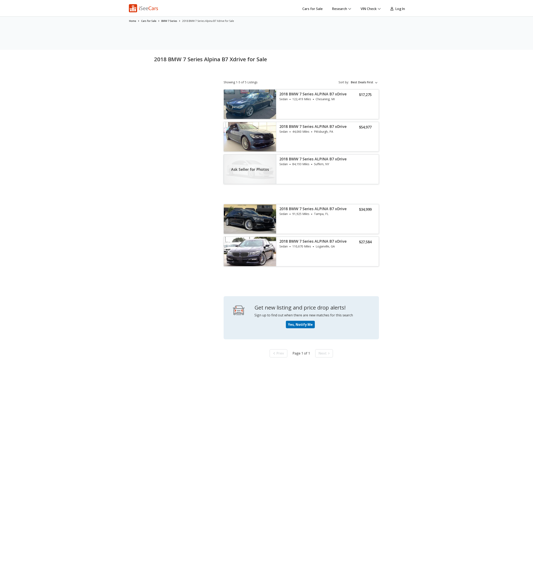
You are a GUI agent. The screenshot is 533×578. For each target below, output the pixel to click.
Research (339, 8)
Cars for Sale (312, 8)
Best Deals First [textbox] (362, 82)
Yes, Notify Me (300, 324)
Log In (399, 8)
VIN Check (369, 8)
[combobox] (365, 82)
